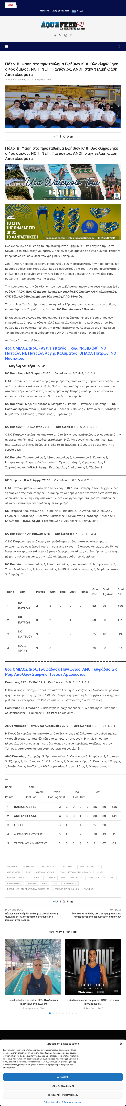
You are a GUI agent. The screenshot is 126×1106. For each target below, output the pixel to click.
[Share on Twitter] (64, 136)
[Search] (119, 46)
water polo (68, 866)
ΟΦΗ (112, 878)
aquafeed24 (28, 866)
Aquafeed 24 (23, 79)
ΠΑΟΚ (44, 883)
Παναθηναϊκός (14, 883)
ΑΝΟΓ (28, 872)
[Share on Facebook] (60, 136)
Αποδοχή (63, 1077)
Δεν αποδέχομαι (63, 1086)
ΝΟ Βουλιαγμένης (15, 878)
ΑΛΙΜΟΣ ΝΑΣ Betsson (89, 866)
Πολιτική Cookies (52, 1102)
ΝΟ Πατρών (35, 878)
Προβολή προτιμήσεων (63, 1095)
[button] (121, 1043)
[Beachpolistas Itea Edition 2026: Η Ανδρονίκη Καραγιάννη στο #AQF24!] (33, 967)
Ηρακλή (100, 872)
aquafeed (12, 866)
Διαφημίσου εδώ (60, 11)
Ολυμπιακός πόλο (96, 878)
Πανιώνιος (32, 883)
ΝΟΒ (63, 878)
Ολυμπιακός (76, 878)
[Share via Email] (71, 136)
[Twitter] (60, 35)
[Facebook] (55, 35)
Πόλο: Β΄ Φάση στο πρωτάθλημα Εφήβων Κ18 (28, 889)
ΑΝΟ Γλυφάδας (13, 872)
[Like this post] (57, 136)
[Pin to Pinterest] (68, 136)
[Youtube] (71, 35)
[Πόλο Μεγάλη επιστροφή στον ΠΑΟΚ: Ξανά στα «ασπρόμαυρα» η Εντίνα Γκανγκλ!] (93, 967)
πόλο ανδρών (69, 883)
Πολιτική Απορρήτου (71, 1102)
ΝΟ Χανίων (50, 878)
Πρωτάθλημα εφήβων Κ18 (67, 889)
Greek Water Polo (48, 866)
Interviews (44, 11)
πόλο (55, 883)
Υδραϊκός (88, 889)
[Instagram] (65, 35)
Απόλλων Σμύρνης (45, 872)
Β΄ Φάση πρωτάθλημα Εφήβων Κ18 (76, 872)
